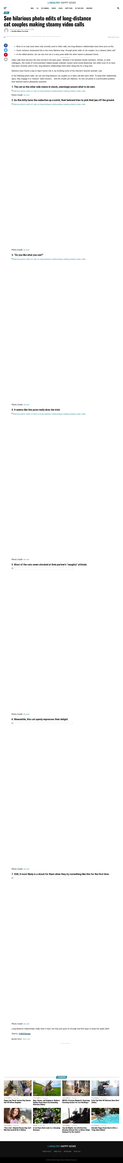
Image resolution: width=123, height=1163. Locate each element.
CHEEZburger (25, 1034)
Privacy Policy (46, 1151)
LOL (37, 8)
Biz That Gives (79, 8)
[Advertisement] (65, 1057)
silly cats (27, 1039)
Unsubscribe (67, 1151)
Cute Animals (45, 8)
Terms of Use (57, 1151)
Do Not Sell (77, 1151)
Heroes (54, 8)
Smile (32, 8)
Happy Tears (68, 8)
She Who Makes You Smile (20, 31)
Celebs (60, 8)
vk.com (26, 95)
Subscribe (89, 8)
